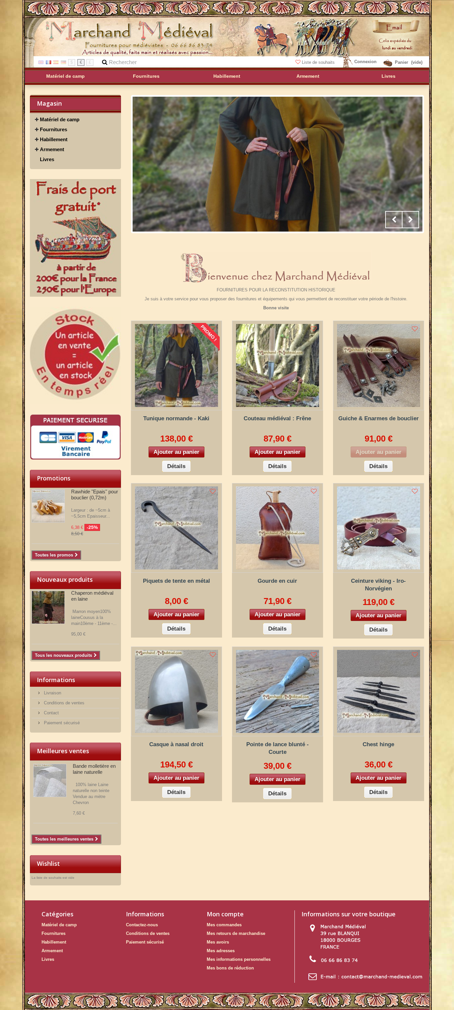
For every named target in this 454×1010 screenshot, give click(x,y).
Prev (393, 219)
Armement (52, 149)
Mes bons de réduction (230, 967)
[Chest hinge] (378, 691)
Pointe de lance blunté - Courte (277, 748)
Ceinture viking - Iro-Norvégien (378, 585)
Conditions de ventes (63, 702)
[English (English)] (41, 61)
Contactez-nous (142, 924)
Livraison (52, 692)
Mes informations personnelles (239, 959)
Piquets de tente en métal (176, 581)
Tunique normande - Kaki (176, 418)
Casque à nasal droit (176, 744)
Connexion (365, 61)
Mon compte (225, 914)
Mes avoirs (218, 942)
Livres (47, 159)
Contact (51, 712)
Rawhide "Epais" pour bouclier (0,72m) (94, 494)
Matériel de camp (59, 119)
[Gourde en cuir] (277, 527)
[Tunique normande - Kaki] (176, 365)
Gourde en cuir (277, 581)
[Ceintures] (277, 164)
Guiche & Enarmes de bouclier (378, 418)
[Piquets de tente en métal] (176, 527)
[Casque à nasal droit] (176, 691)
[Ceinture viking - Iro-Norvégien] (378, 527)
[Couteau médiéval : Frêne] (277, 365)
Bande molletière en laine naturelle (94, 769)
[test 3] (75, 437)
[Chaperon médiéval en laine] (48, 607)
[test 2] (75, 355)
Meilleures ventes (63, 751)
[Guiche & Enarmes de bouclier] (378, 365)
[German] (63, 61)
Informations (56, 680)
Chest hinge (378, 744)
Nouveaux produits (65, 579)
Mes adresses (221, 950)
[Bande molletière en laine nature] (49, 780)
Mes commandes (224, 924)
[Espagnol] (55, 61)
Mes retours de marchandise (236, 933)
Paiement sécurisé (61, 722)
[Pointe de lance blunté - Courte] (277, 691)
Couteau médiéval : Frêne (277, 418)
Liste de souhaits (318, 62)
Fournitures (53, 129)
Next (410, 219)
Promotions (53, 478)
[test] (75, 238)
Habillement (53, 139)
